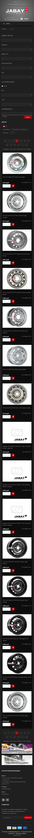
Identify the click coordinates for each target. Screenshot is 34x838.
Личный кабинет (13, 4)
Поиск (28, 117)
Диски (12, 29)
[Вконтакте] (15, 1)
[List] (6, 126)
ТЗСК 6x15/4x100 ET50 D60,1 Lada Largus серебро (17, 408)
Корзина (23, 4)
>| (26, 145)
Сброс (5, 116)
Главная (4, 29)
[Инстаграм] (18, 1)
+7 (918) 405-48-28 (12, 19)
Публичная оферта (21, 833)
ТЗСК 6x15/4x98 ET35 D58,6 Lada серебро (14, 369)
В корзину (13, 186)
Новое (5, 86)
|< (5, 141)
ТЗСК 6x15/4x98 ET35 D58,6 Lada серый (14, 177)
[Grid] (4, 126)
